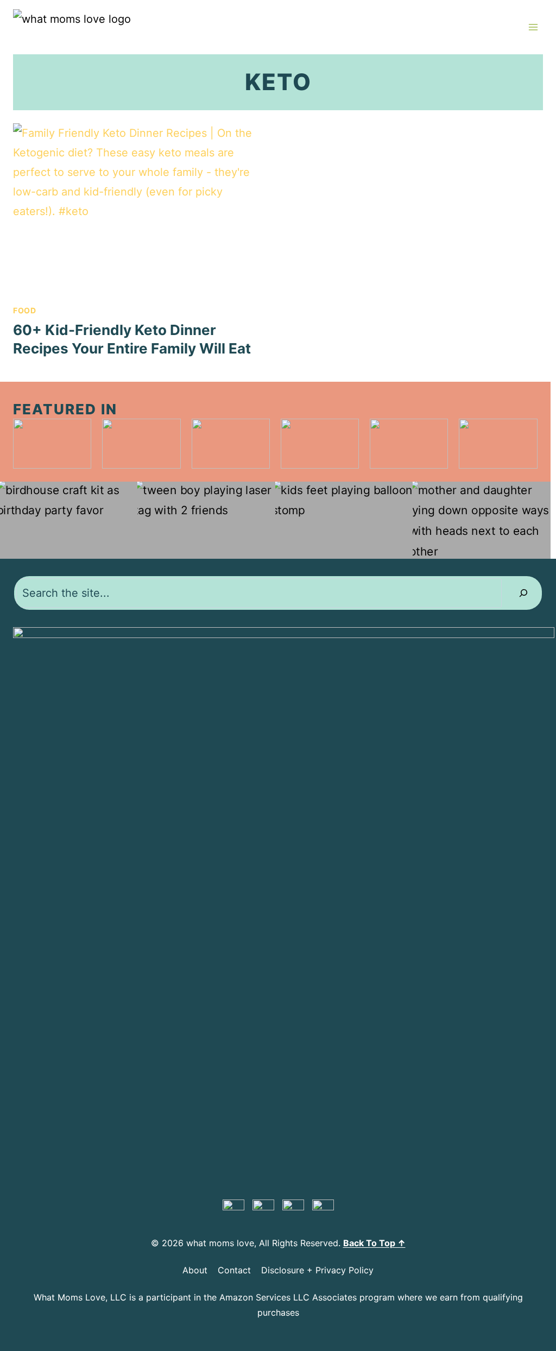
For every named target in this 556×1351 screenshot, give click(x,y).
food (24, 310)
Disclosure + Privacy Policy (317, 1270)
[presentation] (140, 208)
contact (234, 1270)
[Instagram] (293, 1210)
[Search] (523, 593)
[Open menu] (533, 26)
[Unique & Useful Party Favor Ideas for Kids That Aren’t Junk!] (68, 520)
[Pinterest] (233, 1210)
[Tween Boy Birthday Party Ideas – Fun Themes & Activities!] (206, 520)
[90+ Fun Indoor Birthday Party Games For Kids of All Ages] (344, 520)
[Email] (323, 1210)
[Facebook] (263, 1210)
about (194, 1270)
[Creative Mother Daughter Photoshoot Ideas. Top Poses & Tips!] (481, 520)
